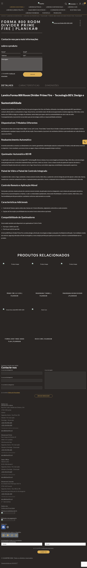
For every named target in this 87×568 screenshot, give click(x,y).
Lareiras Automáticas (31, 16)
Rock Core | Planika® (43, 339)
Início (3, 16)
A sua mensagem (49, 370)
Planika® (44, 16)
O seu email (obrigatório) (7, 377)
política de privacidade (47, 548)
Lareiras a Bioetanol (14, 16)
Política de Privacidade (14, 392)
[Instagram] (8, 527)
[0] (83, 4)
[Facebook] (3, 527)
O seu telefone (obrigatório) (7, 384)
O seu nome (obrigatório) (7, 370)
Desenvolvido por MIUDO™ (9, 563)
